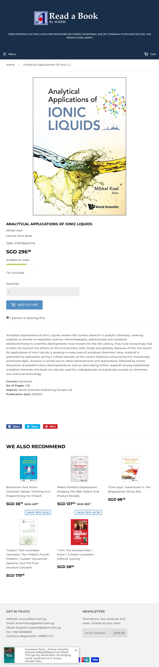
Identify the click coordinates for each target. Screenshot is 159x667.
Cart (152, 54)
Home (10, 64)
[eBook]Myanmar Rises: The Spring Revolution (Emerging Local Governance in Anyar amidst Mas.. (48, 656)
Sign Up (119, 632)
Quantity (12, 283)
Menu (12, 54)
